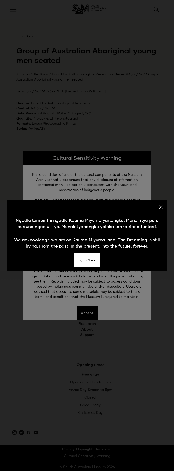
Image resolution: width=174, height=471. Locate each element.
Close (90, 260)
